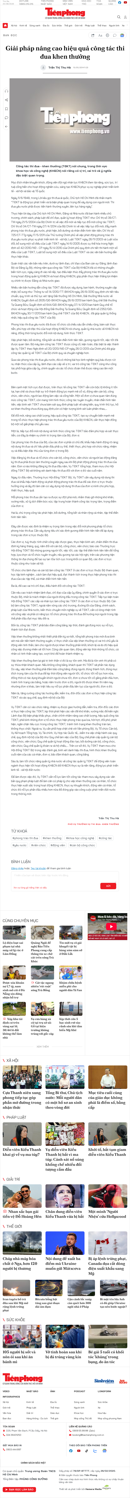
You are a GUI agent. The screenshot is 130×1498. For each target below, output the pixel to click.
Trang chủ (5, 25)
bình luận (115, 35)
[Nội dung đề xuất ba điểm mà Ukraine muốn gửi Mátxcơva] (65, 1243)
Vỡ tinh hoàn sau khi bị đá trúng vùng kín (64, 1354)
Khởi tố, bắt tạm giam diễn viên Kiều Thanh (107, 1152)
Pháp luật (90, 25)
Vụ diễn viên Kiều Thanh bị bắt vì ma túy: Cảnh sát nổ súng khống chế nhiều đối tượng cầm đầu (65, 1159)
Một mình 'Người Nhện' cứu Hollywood (107, 1214)
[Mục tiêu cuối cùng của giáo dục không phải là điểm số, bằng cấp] (107, 1077)
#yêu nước (19, 845)
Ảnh (52, 1391)
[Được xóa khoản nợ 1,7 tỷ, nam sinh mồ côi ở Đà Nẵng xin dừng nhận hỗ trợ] (14, 973)
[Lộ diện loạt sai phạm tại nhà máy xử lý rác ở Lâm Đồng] (14, 933)
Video (6, 1391)
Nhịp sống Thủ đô (83, 1418)
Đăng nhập (17, 868)
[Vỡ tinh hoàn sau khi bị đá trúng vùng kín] (65, 1336)
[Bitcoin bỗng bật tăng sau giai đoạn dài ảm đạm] (49, 1288)
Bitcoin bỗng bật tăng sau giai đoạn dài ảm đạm (47, 1302)
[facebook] (120, 2)
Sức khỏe (57, 25)
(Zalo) (92, 1430)
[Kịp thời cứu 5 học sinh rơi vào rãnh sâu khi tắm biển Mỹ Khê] (70, 1009)
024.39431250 (13, 1434)
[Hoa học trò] (123, 1382)
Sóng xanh (34, 25)
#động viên (58, 845)
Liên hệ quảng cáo (80, 1426)
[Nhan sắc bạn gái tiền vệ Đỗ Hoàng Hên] (22, 1196)
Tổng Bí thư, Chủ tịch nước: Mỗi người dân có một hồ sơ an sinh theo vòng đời (64, 1100)
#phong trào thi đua (25, 838)
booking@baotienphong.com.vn (88, 1434)
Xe (123, 25)
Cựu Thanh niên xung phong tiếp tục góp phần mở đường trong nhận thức (22, 1100)
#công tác (105, 838)
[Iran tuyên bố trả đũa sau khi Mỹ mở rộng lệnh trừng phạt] (16, 1288)
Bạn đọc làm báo (21, 1489)
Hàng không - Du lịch (37, 1418)
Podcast (79, 1391)
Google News (122, 35)
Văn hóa (7, 1413)
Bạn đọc (10, 35)
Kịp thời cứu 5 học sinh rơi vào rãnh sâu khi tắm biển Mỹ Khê (70, 1024)
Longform (104, 1391)
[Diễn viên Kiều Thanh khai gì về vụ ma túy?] (22, 1134)
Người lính (114, 25)
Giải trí (13, 1179)
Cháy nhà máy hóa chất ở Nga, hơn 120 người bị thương (20, 1263)
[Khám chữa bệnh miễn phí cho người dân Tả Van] (70, 973)
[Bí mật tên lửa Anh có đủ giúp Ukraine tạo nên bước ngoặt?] (113, 1288)
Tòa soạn (9, 1426)
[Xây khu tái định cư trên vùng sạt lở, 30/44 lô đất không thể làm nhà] (14, 1009)
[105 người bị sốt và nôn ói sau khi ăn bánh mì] (22, 1336)
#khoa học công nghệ (80, 838)
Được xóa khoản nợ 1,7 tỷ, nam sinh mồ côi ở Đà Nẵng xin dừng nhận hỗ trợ (14, 990)
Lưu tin (6, 109)
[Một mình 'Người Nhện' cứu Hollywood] (107, 1196)
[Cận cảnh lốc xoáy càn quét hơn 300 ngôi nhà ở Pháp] (81, 1288)
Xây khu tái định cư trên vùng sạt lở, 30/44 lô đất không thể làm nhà (13, 1028)
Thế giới (68, 25)
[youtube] (125, 2)
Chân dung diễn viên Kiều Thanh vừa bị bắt (65, 1214)
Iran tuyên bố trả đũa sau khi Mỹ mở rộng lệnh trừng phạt (15, 1304)
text (100, 35)
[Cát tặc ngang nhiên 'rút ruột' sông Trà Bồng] (42, 973)
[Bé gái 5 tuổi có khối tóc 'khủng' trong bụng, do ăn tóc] (107, 1336)
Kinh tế (23, 25)
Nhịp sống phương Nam (110, 1418)
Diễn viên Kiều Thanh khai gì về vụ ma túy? (22, 1152)
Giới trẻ (78, 25)
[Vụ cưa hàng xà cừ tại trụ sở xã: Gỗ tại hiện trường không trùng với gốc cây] (42, 1009)
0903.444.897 (13, 1449)
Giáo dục (54, 1413)
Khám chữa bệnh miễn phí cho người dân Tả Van (70, 986)
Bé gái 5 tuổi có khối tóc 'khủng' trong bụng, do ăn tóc (106, 1356)
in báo (107, 35)
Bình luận (6, 118)
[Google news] (106, 1451)
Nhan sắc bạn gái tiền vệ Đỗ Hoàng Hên (22, 1214)
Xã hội (14, 25)
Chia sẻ (6, 100)
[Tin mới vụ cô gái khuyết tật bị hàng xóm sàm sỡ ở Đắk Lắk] (70, 933)
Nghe (6, 91)
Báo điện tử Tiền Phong (65, 13)
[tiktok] (88, 1451)
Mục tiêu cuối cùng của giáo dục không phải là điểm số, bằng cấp (106, 1100)
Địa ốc (46, 25)
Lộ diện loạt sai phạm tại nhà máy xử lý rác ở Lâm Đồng (13, 948)
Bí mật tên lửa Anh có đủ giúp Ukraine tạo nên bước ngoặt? (113, 1302)
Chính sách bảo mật (33, 1462)
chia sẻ (93, 35)
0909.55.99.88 (80, 1430)
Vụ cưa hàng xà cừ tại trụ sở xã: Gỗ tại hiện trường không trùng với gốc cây (42, 1026)
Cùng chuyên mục (20, 920)
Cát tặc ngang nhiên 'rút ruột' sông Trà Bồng (42, 986)
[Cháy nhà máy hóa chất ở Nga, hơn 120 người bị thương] (22, 1243)
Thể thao (102, 25)
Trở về (6, 126)
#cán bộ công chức (82, 845)
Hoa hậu (102, 1413)
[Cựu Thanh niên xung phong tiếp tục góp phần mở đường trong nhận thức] (22, 1077)
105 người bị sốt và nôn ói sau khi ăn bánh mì (19, 1356)
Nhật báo (32, 1391)
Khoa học (79, 1413)
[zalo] (97, 1451)
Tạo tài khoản (38, 868)
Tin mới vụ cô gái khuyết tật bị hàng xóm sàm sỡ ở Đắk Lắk (70, 948)
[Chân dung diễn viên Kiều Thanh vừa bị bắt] (65, 1196)
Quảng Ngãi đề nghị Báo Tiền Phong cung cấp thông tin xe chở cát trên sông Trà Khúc (42, 952)
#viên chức (38, 845)
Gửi (108, 886)
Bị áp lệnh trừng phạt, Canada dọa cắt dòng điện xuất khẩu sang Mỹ (107, 1266)
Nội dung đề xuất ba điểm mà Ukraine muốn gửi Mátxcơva (63, 1263)
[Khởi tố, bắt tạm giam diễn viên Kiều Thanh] (107, 1134)
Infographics (11, 1396)
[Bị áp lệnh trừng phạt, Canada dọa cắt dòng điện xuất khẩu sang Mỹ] (107, 1243)
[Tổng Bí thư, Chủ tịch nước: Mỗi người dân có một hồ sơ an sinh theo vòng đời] (65, 1077)
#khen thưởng (52, 838)
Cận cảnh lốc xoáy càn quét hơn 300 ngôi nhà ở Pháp (80, 1302)
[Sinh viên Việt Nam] (104, 1382)
